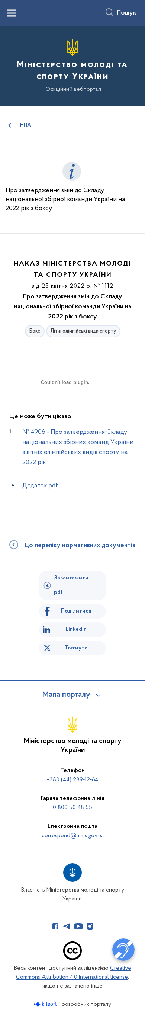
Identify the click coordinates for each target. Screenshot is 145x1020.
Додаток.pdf (40, 486)
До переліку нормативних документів (79, 545)
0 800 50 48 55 (72, 808)
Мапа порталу (66, 695)
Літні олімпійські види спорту (83, 331)
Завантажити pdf (71, 585)
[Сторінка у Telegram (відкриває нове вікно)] (66, 926)
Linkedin (76, 629)
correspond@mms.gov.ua (73, 836)
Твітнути (76, 648)
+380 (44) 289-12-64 (72, 780)
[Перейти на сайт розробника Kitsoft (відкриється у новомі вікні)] (46, 1004)
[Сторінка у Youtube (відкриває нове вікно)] (78, 926)
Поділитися (76, 611)
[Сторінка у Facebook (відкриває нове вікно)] (55, 926)
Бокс (34, 331)
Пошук (126, 13)
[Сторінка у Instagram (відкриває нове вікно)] (90, 926)
